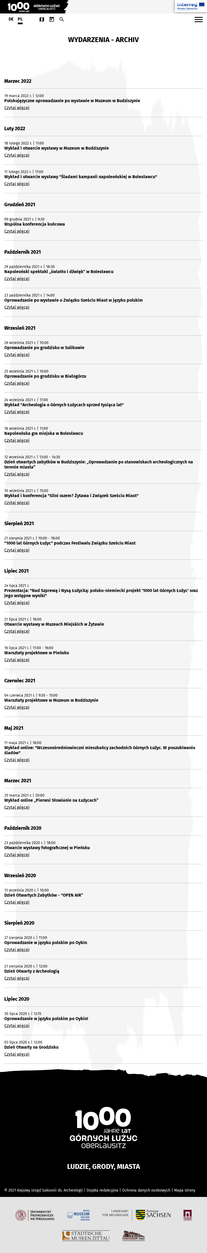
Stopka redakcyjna (102, 1190)
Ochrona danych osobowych (146, 1190)
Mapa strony (184, 1190)
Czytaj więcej (16, 107)
